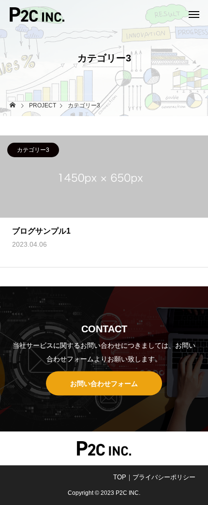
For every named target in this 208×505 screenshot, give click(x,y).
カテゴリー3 (33, 150)
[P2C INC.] (37, 14)
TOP (119, 477)
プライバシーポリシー (164, 477)
